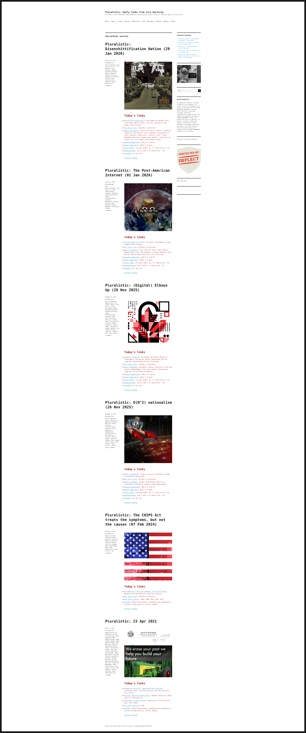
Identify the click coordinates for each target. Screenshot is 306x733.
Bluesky (158, 21)
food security (114, 647)
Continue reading (130, 158)
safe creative (109, 666)
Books (107, 21)
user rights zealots (111, 333)
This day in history (131, 599)
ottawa (107, 76)
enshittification (110, 198)
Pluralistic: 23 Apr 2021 (131, 621)
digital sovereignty (111, 421)
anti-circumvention (111, 301)
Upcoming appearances (132, 142)
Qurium (114, 659)
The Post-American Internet (134, 242)
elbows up (113, 73)
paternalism (115, 656)
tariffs (114, 81)
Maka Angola (108, 654)
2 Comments (108, 210)
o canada (114, 319)
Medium (166, 21)
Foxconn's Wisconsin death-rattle (137, 695)
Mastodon (150, 21)
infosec (107, 651)
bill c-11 (112, 66)
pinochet (107, 657)
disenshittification (111, 309)
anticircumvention (110, 65)
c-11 (117, 66)
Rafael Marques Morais (112, 661)
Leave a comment (110, 447)
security (112, 667)
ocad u (107, 321)
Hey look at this (130, 128)
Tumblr (173, 21)
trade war (108, 331)
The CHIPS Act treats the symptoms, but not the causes (145, 591)
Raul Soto (108, 662)
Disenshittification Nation (134, 120)
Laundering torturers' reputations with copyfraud (143, 688)
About (113, 21)
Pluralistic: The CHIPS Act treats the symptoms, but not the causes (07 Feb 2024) (135, 519)
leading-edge (113, 545)
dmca (117, 642)
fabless (107, 540)
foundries (114, 540)
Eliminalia (108, 646)
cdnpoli (114, 70)
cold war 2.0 (113, 420)
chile (117, 636)
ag (113, 634)
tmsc (113, 550)
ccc (110, 189)
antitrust (108, 539)
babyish (107, 303)
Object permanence (131, 130)
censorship (111, 636)
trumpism (107, 208)
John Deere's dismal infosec (135, 700)
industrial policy (110, 542)
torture (114, 669)
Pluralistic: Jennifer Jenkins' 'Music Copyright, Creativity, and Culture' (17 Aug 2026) (188, 56)
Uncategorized (109, 62)
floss (113, 428)
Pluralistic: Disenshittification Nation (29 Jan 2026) (137, 49)
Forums (120, 21)
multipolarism (109, 431)
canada (107, 68)
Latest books (129, 148)
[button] (189, 74)
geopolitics (108, 201)
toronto (113, 329)
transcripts (115, 206)
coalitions (115, 193)
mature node (108, 547)
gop (116, 649)
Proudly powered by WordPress (143, 726)
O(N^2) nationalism (131, 474)
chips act (115, 539)
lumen (116, 652)
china (106, 420)
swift (116, 442)
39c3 (106, 186)
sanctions (113, 438)
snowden (107, 440)
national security (110, 75)
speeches (107, 81)
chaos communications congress (110, 191)
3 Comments (108, 85)
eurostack (108, 199)
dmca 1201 (108, 423)
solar (112, 440)
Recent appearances (131, 145)
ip (110, 544)
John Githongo (109, 652)
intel (106, 544)
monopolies (108, 549)
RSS (144, 21)
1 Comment (108, 675)
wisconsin (108, 671)
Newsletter (136, 21)
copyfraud (108, 637)
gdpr (112, 649)
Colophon (127, 153)
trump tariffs (109, 83)
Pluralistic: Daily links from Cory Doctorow (134, 12)
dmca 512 (114, 644)
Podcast (127, 21)
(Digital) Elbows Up (131, 357)
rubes (114, 664)
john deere (114, 651)
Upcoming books (129, 150)
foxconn (107, 649)
